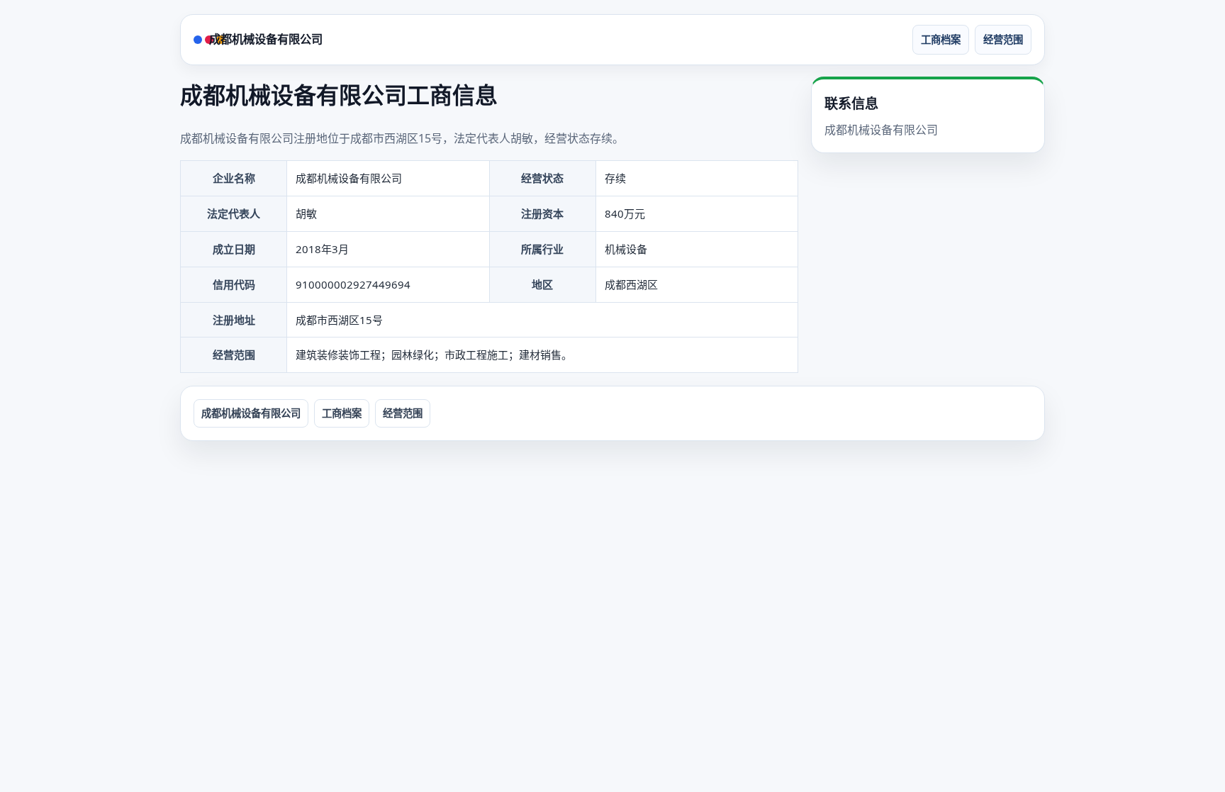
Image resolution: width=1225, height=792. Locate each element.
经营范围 (1003, 39)
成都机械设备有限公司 (266, 39)
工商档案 (941, 39)
